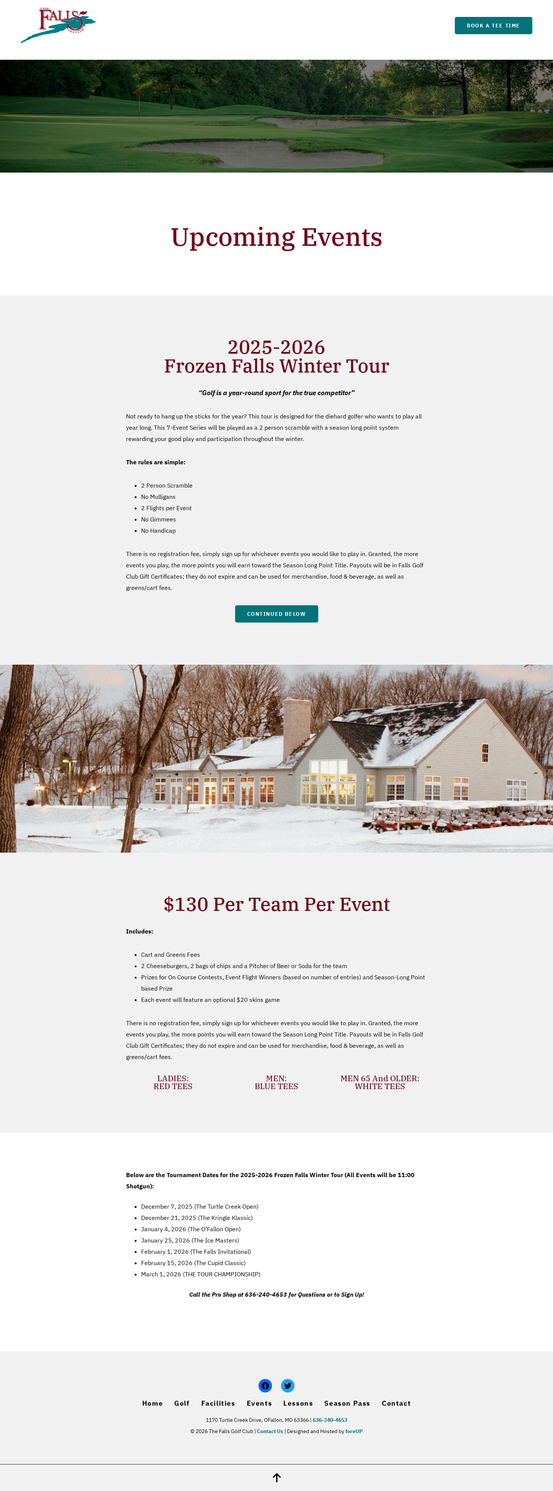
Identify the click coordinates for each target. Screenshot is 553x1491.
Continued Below (276, 614)
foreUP (354, 1431)
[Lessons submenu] (302, 25)
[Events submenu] (257, 25)
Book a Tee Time (493, 25)
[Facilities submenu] (217, 25)
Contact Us (270, 1431)
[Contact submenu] (396, 25)
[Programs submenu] (352, 25)
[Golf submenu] (165, 25)
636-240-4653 (330, 1420)
